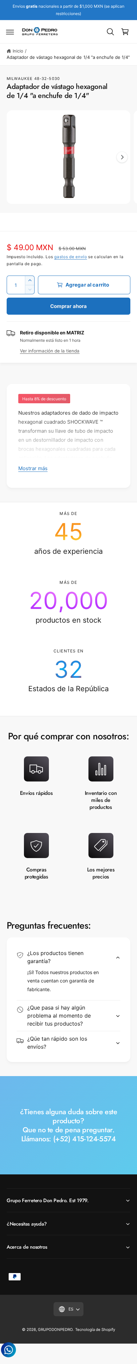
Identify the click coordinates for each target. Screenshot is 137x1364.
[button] (10, 31)
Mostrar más (33, 468)
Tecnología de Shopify (95, 1329)
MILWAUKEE (20, 78)
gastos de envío (70, 256)
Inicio (18, 51)
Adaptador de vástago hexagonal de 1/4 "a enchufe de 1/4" (68, 57)
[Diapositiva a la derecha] (122, 157)
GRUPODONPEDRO (55, 1329)
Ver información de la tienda (49, 350)
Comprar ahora (68, 306)
